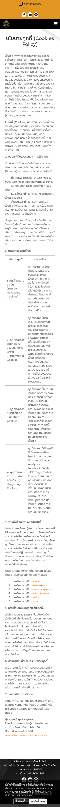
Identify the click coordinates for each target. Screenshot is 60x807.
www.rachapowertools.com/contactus (26, 735)
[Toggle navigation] (55, 24)
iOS (46, 585)
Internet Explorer (41, 589)
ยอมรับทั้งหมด (38, 801)
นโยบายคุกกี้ (27, 795)
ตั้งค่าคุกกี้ (20, 801)
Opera (35, 601)
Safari (35, 585)
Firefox (36, 597)
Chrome (36, 581)
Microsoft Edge (40, 593)
